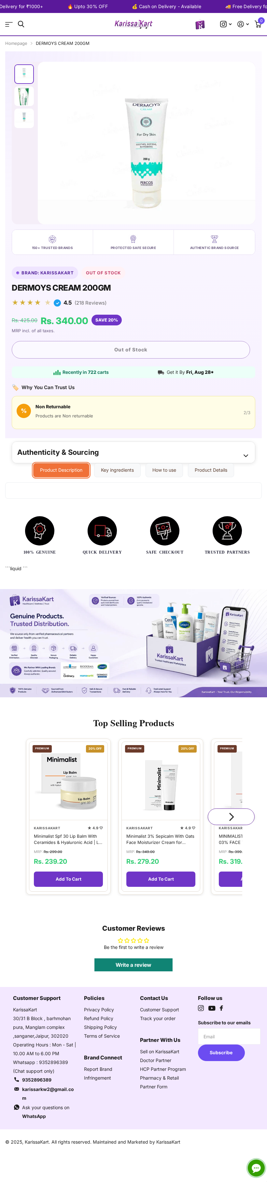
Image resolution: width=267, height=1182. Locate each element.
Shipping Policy (100, 1027)
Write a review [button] (133, 965)
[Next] (231, 816)
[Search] (21, 24)
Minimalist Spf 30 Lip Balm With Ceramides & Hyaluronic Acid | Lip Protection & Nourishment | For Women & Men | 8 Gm (68, 839)
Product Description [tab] (61, 470)
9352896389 (36, 1080)
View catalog (9, 24)
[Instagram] (201, 1008)
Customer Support (159, 1009)
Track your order (158, 1018)
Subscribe (221, 1052)
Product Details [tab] (211, 470)
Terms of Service (102, 1036)
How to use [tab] (164, 470)
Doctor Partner (155, 1060)
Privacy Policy (99, 1009)
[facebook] (221, 1008)
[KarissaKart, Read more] (226, 24)
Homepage (16, 43)
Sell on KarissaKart (159, 1051)
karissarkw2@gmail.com (48, 1093)
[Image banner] (133, 643)
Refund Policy (98, 1018)
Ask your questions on (45, 1112)
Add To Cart (68, 879)
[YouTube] (211, 1008)
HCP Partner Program (163, 1069)
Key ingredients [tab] (117, 470)
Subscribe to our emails (224, 1022)
